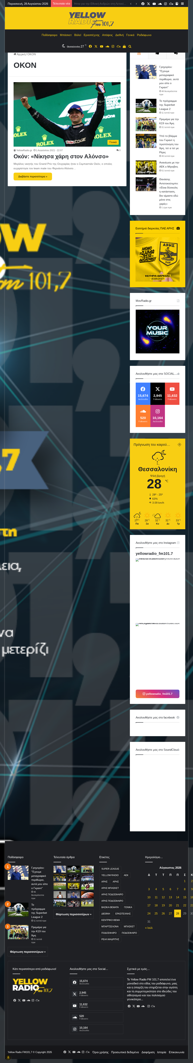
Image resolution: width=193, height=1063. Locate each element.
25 (156, 913)
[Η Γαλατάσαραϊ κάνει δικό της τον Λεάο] (87, 886)
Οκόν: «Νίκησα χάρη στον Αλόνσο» (61, 156)
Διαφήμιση (148, 1052)
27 (170, 913)
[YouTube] (24, 1000)
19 (163, 905)
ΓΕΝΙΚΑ (128, 907)
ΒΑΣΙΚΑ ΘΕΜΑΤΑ (110, 907)
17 (148, 905)
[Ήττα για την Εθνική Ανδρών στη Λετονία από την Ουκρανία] (87, 877)
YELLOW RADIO (110, 875)
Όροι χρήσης (101, 1052)
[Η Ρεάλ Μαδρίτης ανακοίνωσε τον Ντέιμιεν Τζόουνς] (60, 894)
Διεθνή (119, 35)
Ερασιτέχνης (92, 35)
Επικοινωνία (176, 1052)
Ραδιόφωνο (144, 35)
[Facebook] (15, 1000)
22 (184, 905)
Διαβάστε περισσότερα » (32, 176)
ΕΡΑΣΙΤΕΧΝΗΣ (123, 913)
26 (163, 913)
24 (148, 913)
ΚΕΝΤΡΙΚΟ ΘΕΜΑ (110, 920)
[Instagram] (33, 1000)
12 (163, 897)
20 (170, 905)
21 (177, 905)
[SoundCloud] (28, 1000)
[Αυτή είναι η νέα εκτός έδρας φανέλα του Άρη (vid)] (87, 903)
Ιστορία (161, 1052)
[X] (19, 1000)
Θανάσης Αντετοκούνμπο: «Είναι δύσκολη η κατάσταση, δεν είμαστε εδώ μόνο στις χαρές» (168, 191)
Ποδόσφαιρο (49, 35)
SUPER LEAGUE (110, 869)
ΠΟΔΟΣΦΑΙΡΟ (108, 933)
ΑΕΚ (126, 875)
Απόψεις (107, 35)
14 (177, 897)
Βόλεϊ (77, 35)
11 (156, 897)
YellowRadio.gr (24, 150)
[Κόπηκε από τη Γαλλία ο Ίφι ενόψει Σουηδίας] (73, 903)
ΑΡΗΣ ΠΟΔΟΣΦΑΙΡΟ (112, 894)
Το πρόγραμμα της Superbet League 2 (168, 104)
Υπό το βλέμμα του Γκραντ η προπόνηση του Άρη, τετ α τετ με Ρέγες (169, 144)
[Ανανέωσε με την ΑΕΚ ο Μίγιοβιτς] (146, 167)
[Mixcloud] (37, 1000)
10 (148, 897)
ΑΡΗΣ (104, 881)
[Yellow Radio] (96, 19)
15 (184, 897)
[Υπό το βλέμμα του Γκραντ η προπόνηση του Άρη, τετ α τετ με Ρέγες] (146, 141)
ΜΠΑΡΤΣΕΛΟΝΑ (110, 926)
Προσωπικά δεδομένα (125, 1052)
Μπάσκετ (66, 35)
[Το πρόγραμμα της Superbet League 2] (146, 106)
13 (170, 897)
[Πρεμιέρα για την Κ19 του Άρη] (146, 124)
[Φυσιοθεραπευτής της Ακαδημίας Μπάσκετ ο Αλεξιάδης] (87, 894)
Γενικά (130, 35)
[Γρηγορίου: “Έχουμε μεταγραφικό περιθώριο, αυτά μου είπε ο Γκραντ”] (146, 72)
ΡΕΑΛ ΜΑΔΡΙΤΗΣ (110, 939)
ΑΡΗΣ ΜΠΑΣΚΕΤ (110, 888)
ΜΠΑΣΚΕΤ (129, 926)
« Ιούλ (149, 927)
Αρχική (20, 54)
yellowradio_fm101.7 (154, 553)
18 (156, 905)
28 (177, 913)
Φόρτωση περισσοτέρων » (28, 951)
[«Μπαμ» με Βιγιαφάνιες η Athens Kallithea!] (73, 894)
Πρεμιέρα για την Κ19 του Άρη (38, 931)
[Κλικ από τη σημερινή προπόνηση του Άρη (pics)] (60, 886)
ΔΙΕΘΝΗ (105, 913)
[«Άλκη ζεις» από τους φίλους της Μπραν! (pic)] (60, 903)
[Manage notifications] (8, 1058)
